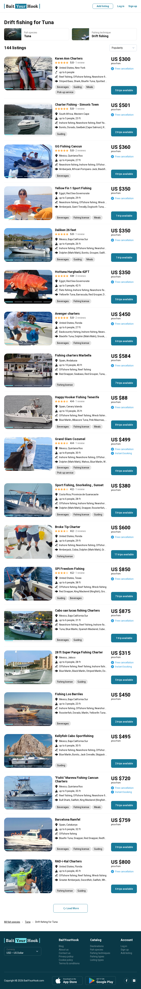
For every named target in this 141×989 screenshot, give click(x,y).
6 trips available (124, 341)
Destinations (97, 946)
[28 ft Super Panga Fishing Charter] (70, 667)
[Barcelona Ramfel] (70, 835)
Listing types (97, 960)
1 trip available (124, 215)
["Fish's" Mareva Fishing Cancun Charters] (70, 793)
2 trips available (124, 132)
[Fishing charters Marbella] (70, 370)
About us (64, 949)
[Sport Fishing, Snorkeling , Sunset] (70, 500)
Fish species (96, 949)
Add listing (103, 6)
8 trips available (124, 424)
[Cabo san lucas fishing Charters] (70, 625)
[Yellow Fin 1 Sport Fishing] (70, 203)
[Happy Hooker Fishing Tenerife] (70, 412)
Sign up (132, 6)
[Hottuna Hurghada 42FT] (70, 287)
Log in (120, 6)
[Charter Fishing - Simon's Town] (70, 120)
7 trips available (124, 383)
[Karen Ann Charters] (70, 75)
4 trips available (124, 174)
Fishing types (97, 956)
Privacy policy (66, 956)
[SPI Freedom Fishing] (70, 584)
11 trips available (124, 554)
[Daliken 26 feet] (70, 245)
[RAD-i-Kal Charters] (70, 876)
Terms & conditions (69, 963)
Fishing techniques (100, 953)
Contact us (64, 953)
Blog (61, 946)
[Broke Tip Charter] (70, 542)
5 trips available (124, 90)
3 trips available (124, 847)
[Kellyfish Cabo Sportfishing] (70, 751)
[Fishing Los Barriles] (70, 709)
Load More (73, 908)
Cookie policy (66, 960)
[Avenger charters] (70, 329)
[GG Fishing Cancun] (70, 161)
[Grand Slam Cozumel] (70, 456)
